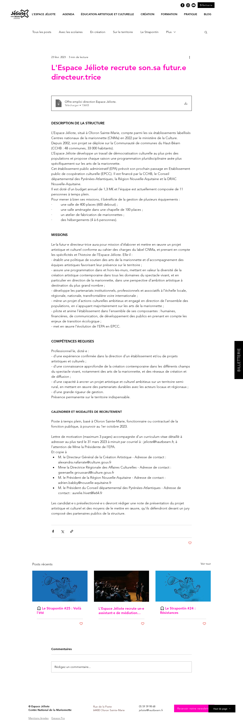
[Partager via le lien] (71, 531)
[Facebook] (183, 5)
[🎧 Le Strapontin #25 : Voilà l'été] (60, 586)
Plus (169, 32)
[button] (68, 14)
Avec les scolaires (71, 32)
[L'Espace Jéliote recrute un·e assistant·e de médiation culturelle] (121, 586)
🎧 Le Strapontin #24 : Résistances (178, 610)
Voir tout (206, 563)
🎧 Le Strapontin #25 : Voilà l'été (59, 610)
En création (97, 32)
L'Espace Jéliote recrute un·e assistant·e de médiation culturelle (121, 610)
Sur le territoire (123, 32)
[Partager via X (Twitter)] (62, 531)
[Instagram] (188, 5)
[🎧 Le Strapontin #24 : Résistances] (183, 586)
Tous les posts (41, 32)
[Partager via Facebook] (53, 531)
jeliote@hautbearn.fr (151, 710)
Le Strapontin (149, 32)
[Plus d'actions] (189, 57)
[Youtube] (194, 5)
